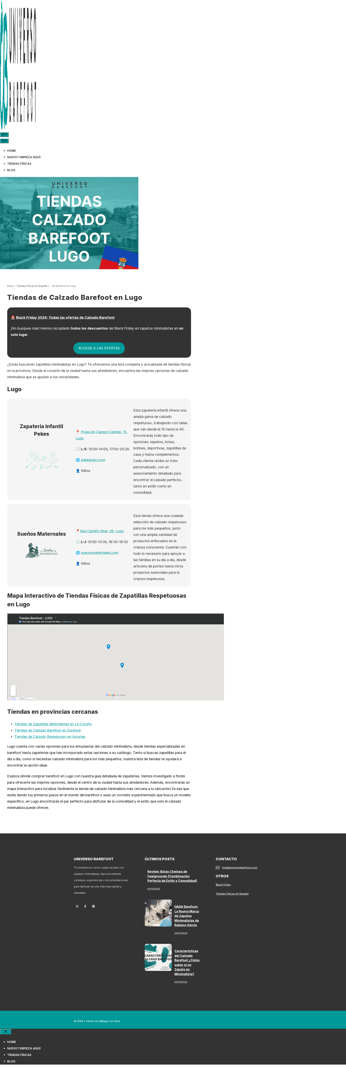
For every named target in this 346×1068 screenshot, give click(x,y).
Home (11, 150)
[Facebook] (85, 906)
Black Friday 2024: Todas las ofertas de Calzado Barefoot (65, 317)
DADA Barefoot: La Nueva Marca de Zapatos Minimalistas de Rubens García (186, 916)
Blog (11, 170)
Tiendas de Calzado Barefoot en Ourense (47, 730)
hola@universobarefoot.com (239, 867)
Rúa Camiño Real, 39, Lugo (102, 531)
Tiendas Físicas (19, 163)
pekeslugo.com (93, 460)
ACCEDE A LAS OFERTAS (99, 348)
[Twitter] (93, 906)
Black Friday (223, 884)
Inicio (10, 286)
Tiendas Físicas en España (32, 286)
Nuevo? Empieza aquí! (24, 157)
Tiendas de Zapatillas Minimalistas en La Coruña (53, 724)
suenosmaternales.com (99, 552)
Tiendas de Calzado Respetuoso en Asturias (49, 736)
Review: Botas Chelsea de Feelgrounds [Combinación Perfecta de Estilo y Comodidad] (172, 876)
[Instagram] (77, 906)
